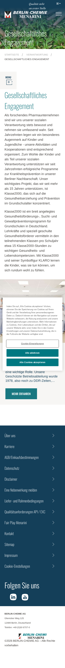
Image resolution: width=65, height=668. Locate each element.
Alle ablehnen (32, 352)
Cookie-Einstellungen (32, 343)
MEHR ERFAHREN (21, 394)
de (58, 3)
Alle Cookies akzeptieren (33, 362)
